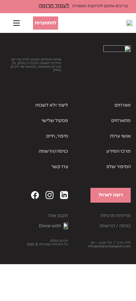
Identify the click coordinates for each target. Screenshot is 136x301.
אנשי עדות (120, 136)
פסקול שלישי (55, 120)
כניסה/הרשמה (53, 151)
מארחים (123, 105)
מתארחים (121, 120)
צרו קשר (59, 166)
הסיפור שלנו (118, 166)
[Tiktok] (20, 195)
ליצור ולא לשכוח (51, 105)
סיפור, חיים (57, 136)
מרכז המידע (118, 151)
